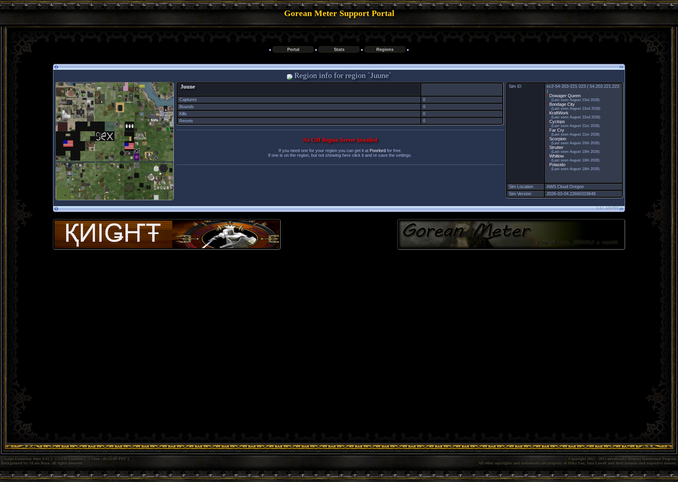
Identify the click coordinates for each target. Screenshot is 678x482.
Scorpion (557, 138)
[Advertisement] (339, 320)
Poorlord (378, 150)
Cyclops (557, 121)
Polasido (557, 164)
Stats (339, 49)
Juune (187, 87)
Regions (385, 49)
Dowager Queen (565, 95)
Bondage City (562, 104)
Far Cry (556, 130)
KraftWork (559, 113)
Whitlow (556, 156)
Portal (293, 49)
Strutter (556, 147)
